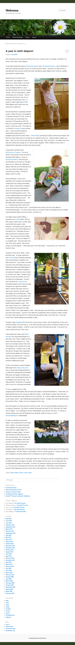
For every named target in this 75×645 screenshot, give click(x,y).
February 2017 (10, 531)
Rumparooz (17, 128)
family (7, 607)
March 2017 (9, 529)
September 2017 (10, 527)
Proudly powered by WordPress (37, 638)
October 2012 (10, 550)
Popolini (11, 257)
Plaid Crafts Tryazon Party (13, 490)
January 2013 (10, 543)
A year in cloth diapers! (19, 51)
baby (12, 472)
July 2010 (8, 568)
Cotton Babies (34, 135)
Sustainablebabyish (12, 415)
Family (27, 37)
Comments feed (10, 628)
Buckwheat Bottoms (49, 66)
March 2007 (9, 591)
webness (8, 617)
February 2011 (10, 566)
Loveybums (21, 281)
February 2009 (10, 583)
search (8, 613)
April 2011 (9, 562)
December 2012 (10, 546)
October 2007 (10, 585)
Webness (12, 10)
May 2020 (8, 519)
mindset (16, 472)
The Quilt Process (11, 488)
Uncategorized (10, 615)
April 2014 (9, 539)
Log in (8, 624)
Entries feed (9, 626)
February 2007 (10, 593)
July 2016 (8, 535)
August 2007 (9, 589)
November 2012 (10, 548)
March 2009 (9, 581)
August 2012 (9, 552)
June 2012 (9, 554)
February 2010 (10, 575)
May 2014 (8, 537)
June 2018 (9, 523)
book (7, 602)
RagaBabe (19, 322)
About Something (17, 37)
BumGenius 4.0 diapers (13, 152)
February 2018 (10, 525)
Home (8, 37)
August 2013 (9, 541)
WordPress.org (10, 630)
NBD (26, 102)
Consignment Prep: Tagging (14, 494)
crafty (7, 605)
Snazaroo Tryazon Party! (13, 492)
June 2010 (9, 570)
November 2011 (10, 560)
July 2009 (8, 579)
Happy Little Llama (22, 368)
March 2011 (9, 564)
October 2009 (10, 577)
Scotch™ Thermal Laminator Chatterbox (18, 496)
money (21, 472)
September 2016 (10, 533)
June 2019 (9, 521)
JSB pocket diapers (32, 66)
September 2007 (10, 587)
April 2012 (9, 556)
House (34, 37)
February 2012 (10, 558)
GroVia (17, 219)
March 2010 (9, 573)
